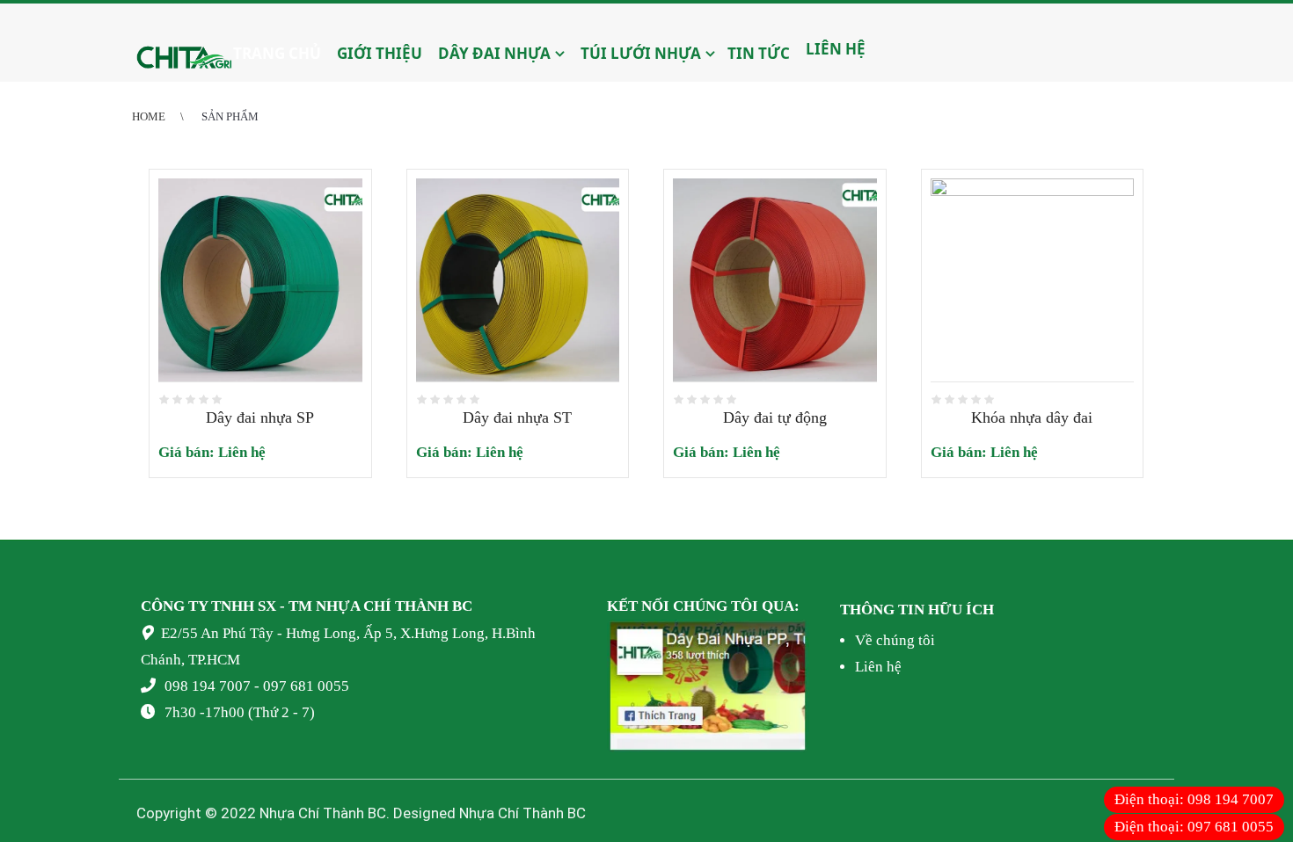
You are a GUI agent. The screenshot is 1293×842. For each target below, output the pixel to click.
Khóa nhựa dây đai (1031, 417)
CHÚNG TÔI (715, 606)
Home (148, 116)
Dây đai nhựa (493, 53)
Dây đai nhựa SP (260, 417)
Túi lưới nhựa (639, 53)
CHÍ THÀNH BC (417, 606)
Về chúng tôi (895, 640)
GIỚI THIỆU (377, 53)
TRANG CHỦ (277, 53)
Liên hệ (834, 49)
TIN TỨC (758, 53)
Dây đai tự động (775, 417)
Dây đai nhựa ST (517, 417)
